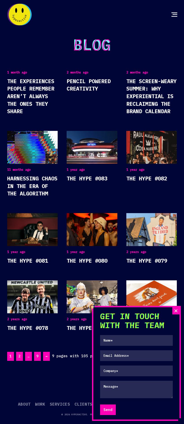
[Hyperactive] (19, 15)
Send (107, 409)
